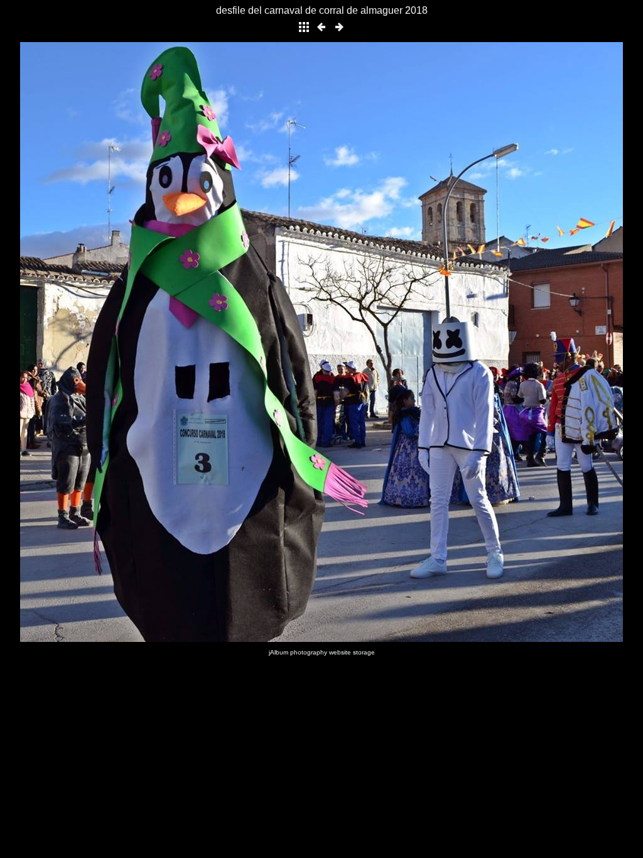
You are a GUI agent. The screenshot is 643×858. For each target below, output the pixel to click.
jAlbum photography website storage (322, 652)
